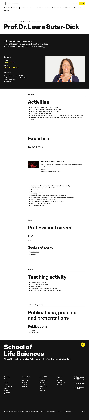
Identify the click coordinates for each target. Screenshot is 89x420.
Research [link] (7, 392)
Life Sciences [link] (7, 21)
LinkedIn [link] (24, 386)
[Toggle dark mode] (80, 3)
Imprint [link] (60, 411)
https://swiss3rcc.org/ (76, 115)
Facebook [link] (25, 380)
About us (6, 10)
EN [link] (76, 3)
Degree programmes (32, 7)
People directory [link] (40, 21)
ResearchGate (35, 332)
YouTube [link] (24, 384)
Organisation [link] (43, 380)
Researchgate (35, 252)
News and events (78, 7)
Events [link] (6, 394)
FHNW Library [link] (43, 386)
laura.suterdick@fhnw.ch (11, 67)
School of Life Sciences (10, 7)
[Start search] (83, 3)
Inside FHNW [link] (61, 382)
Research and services (57, 7)
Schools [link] (41, 382)
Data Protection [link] (51, 411)
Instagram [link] (25, 382)
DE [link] (74, 3)
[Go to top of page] (83, 344)
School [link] (6, 382)
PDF (29, 240)
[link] (12, 3)
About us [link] (14, 21)
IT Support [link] (60, 380)
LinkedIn (33, 254)
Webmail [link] (59, 384)
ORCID (33, 331)
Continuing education (44, 7)
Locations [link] (42, 384)
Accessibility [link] (67, 411)
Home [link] (23, 7)
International (68, 7)
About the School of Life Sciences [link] (26, 21)
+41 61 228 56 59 (9, 62)
